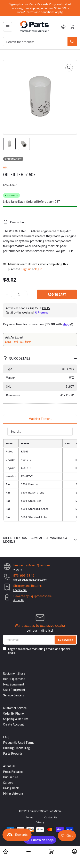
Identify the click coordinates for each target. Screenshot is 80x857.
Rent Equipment (14, 679)
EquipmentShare (14, 673)
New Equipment (13, 684)
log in (38, 269)
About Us (18, 600)
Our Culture (10, 777)
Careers (8, 782)
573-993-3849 (22, 341)
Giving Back (11, 788)
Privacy (40, 822)
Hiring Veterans (13, 793)
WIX (5, 167)
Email (8, 341)
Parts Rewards (13, 753)
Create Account (13, 724)
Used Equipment (14, 689)
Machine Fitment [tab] (40, 418)
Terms (29, 817)
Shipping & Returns (16, 719)
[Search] (72, 41)
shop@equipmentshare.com (30, 579)
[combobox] (40, 41)
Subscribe (65, 640)
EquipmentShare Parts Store (45, 811)
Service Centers (13, 695)
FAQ (6, 737)
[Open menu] (7, 26)
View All (18, 569)
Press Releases (13, 771)
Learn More (20, 590)
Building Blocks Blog (16, 748)
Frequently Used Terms (18, 742)
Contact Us (50, 817)
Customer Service (15, 708)
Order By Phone (13, 713)
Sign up (26, 269)
